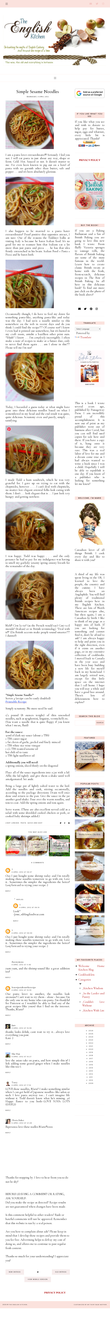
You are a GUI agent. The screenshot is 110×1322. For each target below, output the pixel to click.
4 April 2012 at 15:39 (22, 1028)
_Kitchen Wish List (93, 1010)
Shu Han (16, 1054)
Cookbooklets (86, 974)
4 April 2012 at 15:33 (22, 990)
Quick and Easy (35, 823)
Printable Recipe (16, 701)
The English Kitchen (18, 1304)
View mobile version (38, 1279)
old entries (61, 1272)
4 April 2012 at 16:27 (22, 1057)
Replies (19, 900)
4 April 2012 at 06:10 (29, 908)
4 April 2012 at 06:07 (22, 872)
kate (14, 1025)
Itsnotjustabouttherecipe (24, 987)
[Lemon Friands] (89, 880)
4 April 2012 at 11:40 (21, 965)
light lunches (12, 823)
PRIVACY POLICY (89, 160)
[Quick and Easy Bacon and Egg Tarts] (89, 912)
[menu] (7, 3)
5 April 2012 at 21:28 (22, 1123)
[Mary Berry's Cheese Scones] (89, 944)
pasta (23, 823)
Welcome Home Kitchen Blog (91, 967)
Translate (85, 337)
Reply (8, 891)
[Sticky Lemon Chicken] (89, 848)
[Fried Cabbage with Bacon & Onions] (89, 816)
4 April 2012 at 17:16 (21, 1085)
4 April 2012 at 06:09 (22, 933)
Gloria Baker (18, 1120)
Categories (84, 979)
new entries (15, 1272)
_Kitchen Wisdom (92, 988)
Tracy (14, 1082)
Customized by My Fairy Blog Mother (90, 1304)
